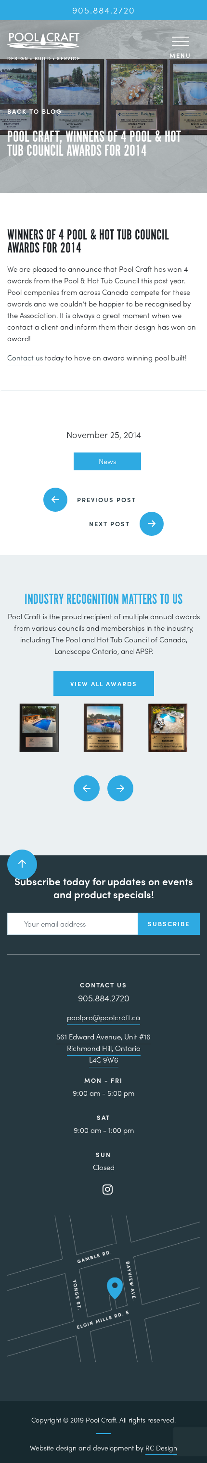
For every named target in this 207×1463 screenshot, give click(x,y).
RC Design (161, 1447)
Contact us (25, 357)
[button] (87, 788)
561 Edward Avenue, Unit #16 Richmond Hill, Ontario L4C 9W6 (103, 1048)
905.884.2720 (103, 10)
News (107, 461)
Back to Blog (34, 112)
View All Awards (103, 683)
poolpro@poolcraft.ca (103, 1017)
